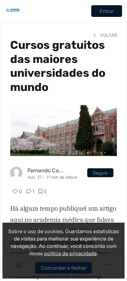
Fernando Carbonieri (45, 170)
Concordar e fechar (63, 268)
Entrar (107, 11)
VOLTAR (108, 35)
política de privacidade (70, 253)
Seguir (100, 173)
